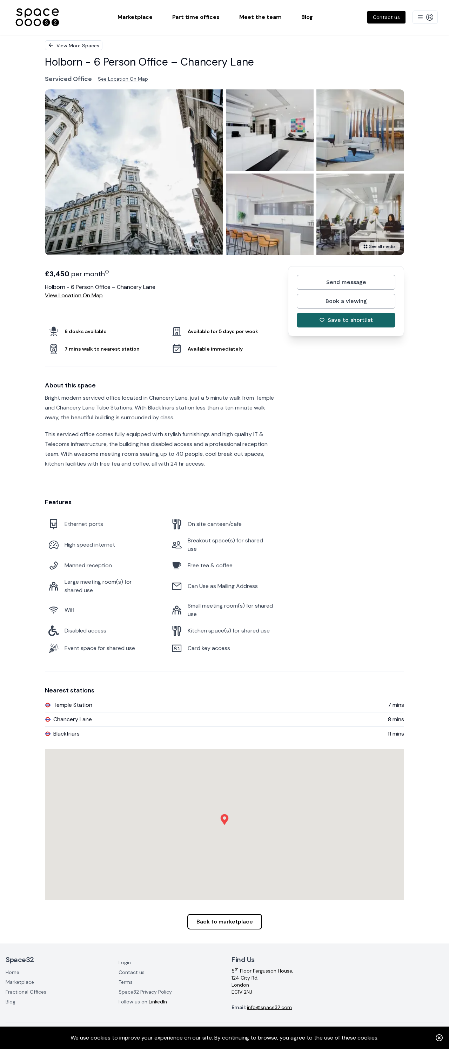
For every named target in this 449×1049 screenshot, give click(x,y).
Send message (346, 282)
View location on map (74, 295)
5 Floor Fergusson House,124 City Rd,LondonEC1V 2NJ (262, 981)
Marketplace (20, 982)
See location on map (123, 79)
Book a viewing (346, 301)
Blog (10, 1002)
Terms (126, 982)
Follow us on (143, 1002)
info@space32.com (269, 1007)
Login (125, 962)
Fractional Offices (26, 992)
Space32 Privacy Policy (145, 992)
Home (12, 972)
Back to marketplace (224, 921)
